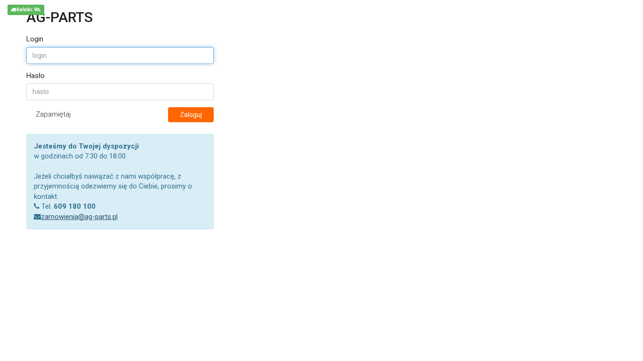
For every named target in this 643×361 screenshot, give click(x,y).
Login (34, 39)
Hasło (35, 75)
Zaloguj (191, 114)
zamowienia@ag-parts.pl (79, 216)
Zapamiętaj (53, 114)
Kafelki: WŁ (28, 9)
